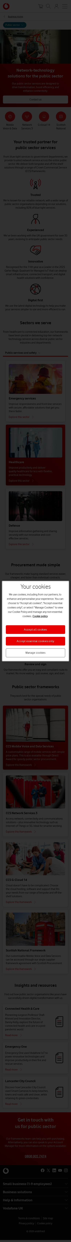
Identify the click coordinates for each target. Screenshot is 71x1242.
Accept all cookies (35, 629)
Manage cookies (35, 652)
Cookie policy (40, 616)
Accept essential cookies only (35, 641)
